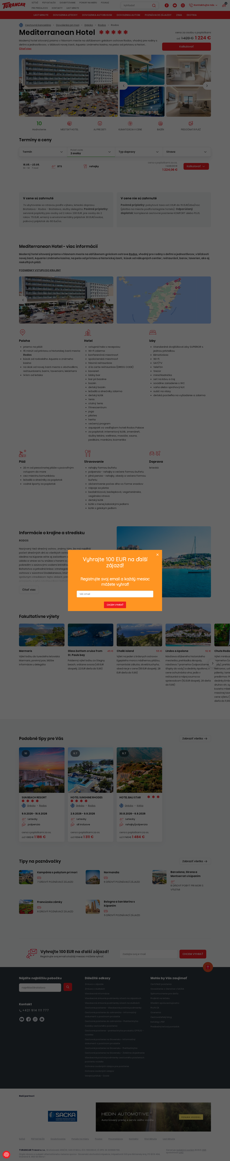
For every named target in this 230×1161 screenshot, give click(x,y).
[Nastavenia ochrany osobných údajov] (6, 1154)
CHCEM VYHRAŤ (115, 605)
